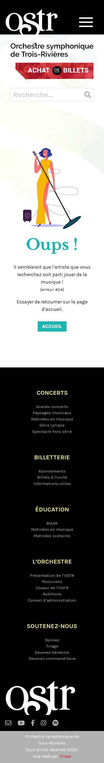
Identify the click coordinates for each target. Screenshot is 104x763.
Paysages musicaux (52, 412)
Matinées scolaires (52, 535)
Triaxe (65, 756)
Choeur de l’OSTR (52, 587)
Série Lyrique (52, 425)
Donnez (52, 639)
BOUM (52, 523)
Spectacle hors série (52, 431)
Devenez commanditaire (52, 658)
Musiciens (52, 581)
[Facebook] (33, 724)
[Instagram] (43, 724)
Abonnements (52, 471)
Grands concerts (52, 406)
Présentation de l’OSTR (52, 575)
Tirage (52, 646)
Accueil (52, 326)
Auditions (52, 593)
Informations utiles (52, 483)
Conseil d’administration (52, 600)
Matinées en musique (52, 419)
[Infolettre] (8, 724)
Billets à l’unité (52, 477)
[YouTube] (21, 724)
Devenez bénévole (52, 652)
